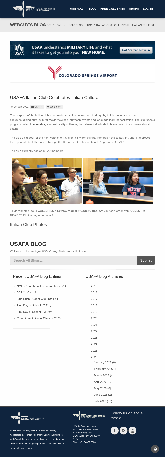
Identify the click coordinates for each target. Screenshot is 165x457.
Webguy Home (53, 25)
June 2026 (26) (103, 394)
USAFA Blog (75, 25)
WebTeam (55, 106)
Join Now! (77, 8)
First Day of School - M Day (34, 311)
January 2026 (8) (105, 362)
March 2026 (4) (104, 375)
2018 (94, 305)
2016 (94, 292)
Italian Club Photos (28, 224)
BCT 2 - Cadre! (26, 292)
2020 (94, 318)
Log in (148, 8)
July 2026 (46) (103, 401)
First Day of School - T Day (34, 305)
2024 (94, 344)
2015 (94, 286)
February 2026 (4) (105, 368)
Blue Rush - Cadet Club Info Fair (37, 298)
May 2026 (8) (102, 388)
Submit (146, 260)
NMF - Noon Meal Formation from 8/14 (41, 286)
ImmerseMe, (38, 124)
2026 (94, 357)
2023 (94, 337)
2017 (94, 298)
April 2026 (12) (103, 381)
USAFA (38, 106)
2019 (94, 311)
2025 (94, 350)
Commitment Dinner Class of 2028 (39, 318)
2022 (94, 331)
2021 (94, 324)
